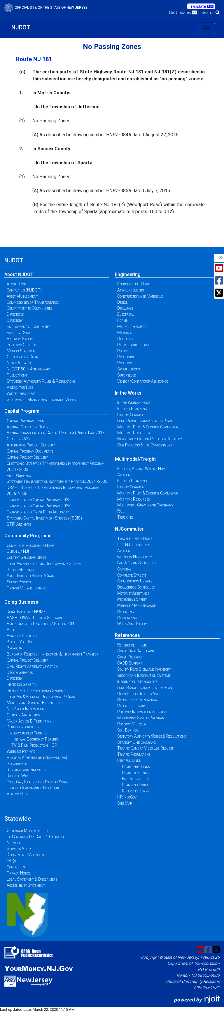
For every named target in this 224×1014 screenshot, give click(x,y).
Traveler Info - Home (134, 538)
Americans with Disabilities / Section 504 (40, 623)
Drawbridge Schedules (136, 587)
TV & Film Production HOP (34, 745)
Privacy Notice (19, 873)
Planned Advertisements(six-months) (37, 757)
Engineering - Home (133, 284)
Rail (120, 511)
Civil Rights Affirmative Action (32, 666)
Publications (17, 375)
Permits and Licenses (134, 344)
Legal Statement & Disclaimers (32, 879)
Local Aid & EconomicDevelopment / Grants (42, 696)
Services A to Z (19, 848)
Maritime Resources (133, 432)
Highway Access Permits (26, 733)
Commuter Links (135, 772)
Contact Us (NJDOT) (24, 290)
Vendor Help (17, 794)
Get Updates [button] (180, 12)
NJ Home (14, 842)
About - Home (17, 284)
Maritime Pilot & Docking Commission (147, 427)
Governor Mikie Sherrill (28, 830)
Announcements (130, 290)
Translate (198, 6)
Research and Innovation (27, 769)
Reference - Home (132, 645)
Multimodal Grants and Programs (145, 505)
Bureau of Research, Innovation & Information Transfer (53, 654)
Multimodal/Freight (135, 459)
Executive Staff (19, 332)
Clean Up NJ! (18, 551)
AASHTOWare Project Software (35, 617)
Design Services (20, 672)
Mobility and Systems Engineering (35, 702)
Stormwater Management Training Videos (41, 399)
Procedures (126, 356)
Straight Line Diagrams (136, 742)
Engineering (128, 274)
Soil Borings (127, 730)
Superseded (126, 375)
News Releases (19, 363)
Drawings (125, 308)
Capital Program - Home (26, 420)
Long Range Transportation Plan (144, 420)
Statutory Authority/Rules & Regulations (41, 381)
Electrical (125, 314)
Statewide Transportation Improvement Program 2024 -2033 (57, 481)
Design (122, 302)
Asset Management (22, 296)
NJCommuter (129, 529)
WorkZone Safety (132, 623)
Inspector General (22, 344)
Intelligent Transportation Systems (36, 690)
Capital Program (21, 411)
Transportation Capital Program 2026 (39, 506)
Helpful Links (129, 760)
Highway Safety (20, 338)
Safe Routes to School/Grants (32, 575)
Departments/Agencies (25, 854)
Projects (124, 363)
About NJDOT (18, 274)
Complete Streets (131, 575)
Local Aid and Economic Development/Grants (43, 563)
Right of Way (17, 775)
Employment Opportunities (28, 326)
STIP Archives (19, 524)
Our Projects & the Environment (144, 445)
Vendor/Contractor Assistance (142, 381)
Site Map (124, 803)
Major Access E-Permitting (29, 721)
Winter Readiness (21, 393)
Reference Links (135, 791)
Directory (15, 320)
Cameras (124, 569)
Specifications (128, 369)
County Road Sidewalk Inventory (144, 669)
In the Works (128, 393)
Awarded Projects (21, 635)
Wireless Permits (21, 751)
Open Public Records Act (137, 693)
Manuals (124, 332)
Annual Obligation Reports (29, 427)
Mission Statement (22, 351)
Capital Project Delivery (27, 457)
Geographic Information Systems (143, 675)
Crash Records (129, 657)
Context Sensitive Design (27, 557)
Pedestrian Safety (132, 599)
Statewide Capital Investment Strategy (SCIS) (44, 518)
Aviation (123, 474)
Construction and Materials (140, 296)
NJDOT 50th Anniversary (29, 369)
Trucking (125, 517)
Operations (126, 338)
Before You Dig (19, 642)
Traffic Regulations (133, 754)
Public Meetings (20, 569)
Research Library (131, 705)
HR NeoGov (126, 797)
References (127, 635)
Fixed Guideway (19, 475)
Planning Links (135, 784)
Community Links (136, 766)
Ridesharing (127, 617)
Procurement (18, 763)
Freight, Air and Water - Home (142, 468)
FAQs (11, 860)
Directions (15, 314)
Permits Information (23, 727)
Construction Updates (134, 581)
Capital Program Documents (30, 451)
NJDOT (20, 27)
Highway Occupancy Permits (34, 739)
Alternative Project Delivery (31, 445)
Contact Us (16, 867)
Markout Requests (132, 326)
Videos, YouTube (20, 387)
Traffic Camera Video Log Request (35, 787)
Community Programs (28, 535)
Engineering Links (137, 778)
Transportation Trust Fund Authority (38, 512)
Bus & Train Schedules (136, 563)
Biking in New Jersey (134, 556)
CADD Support (129, 663)
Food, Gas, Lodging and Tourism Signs (37, 782)
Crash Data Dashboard (135, 651)
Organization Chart (23, 356)
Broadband (15, 648)
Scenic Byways (19, 582)
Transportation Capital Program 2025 (39, 499)
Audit (11, 629)
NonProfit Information (25, 708)
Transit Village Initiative (27, 588)
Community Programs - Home (30, 545)
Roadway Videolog (131, 724)
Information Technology (137, 681)
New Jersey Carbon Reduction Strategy (149, 439)
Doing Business (21, 602)
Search (209, 12)
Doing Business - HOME (26, 611)
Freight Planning (132, 408)
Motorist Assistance (133, 593)
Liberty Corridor (131, 414)
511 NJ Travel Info (133, 544)
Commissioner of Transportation (33, 302)
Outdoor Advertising (23, 715)
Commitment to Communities (29, 308)
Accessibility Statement (26, 885)
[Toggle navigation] (207, 28)
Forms (122, 320)
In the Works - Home (133, 402)
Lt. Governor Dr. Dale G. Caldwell (36, 836)
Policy (122, 351)
